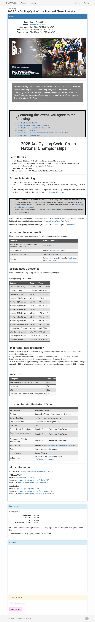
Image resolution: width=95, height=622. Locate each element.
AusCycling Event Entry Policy (26, 135)
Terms (22, 618)
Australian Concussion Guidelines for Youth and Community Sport (40, 133)
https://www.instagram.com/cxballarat (32, 480)
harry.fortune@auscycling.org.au (51, 192)
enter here (71, 225)
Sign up (86, 3)
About (23, 3)
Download (46, 245)
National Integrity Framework (26, 130)
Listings (34, 3)
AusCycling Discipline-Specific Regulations (31, 128)
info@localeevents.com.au (45, 459)
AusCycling (12, 9)
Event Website (57, 250)
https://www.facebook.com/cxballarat (32, 482)
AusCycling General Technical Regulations (31, 125)
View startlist (15, 609)
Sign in (77, 3)
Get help (87, 618)
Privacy (28, 618)
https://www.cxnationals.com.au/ (39, 471)
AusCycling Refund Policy (25, 123)
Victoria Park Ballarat (38, 25)
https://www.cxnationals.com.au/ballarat (59, 445)
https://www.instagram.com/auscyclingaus (34, 491)
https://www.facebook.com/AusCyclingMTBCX (35, 493)
